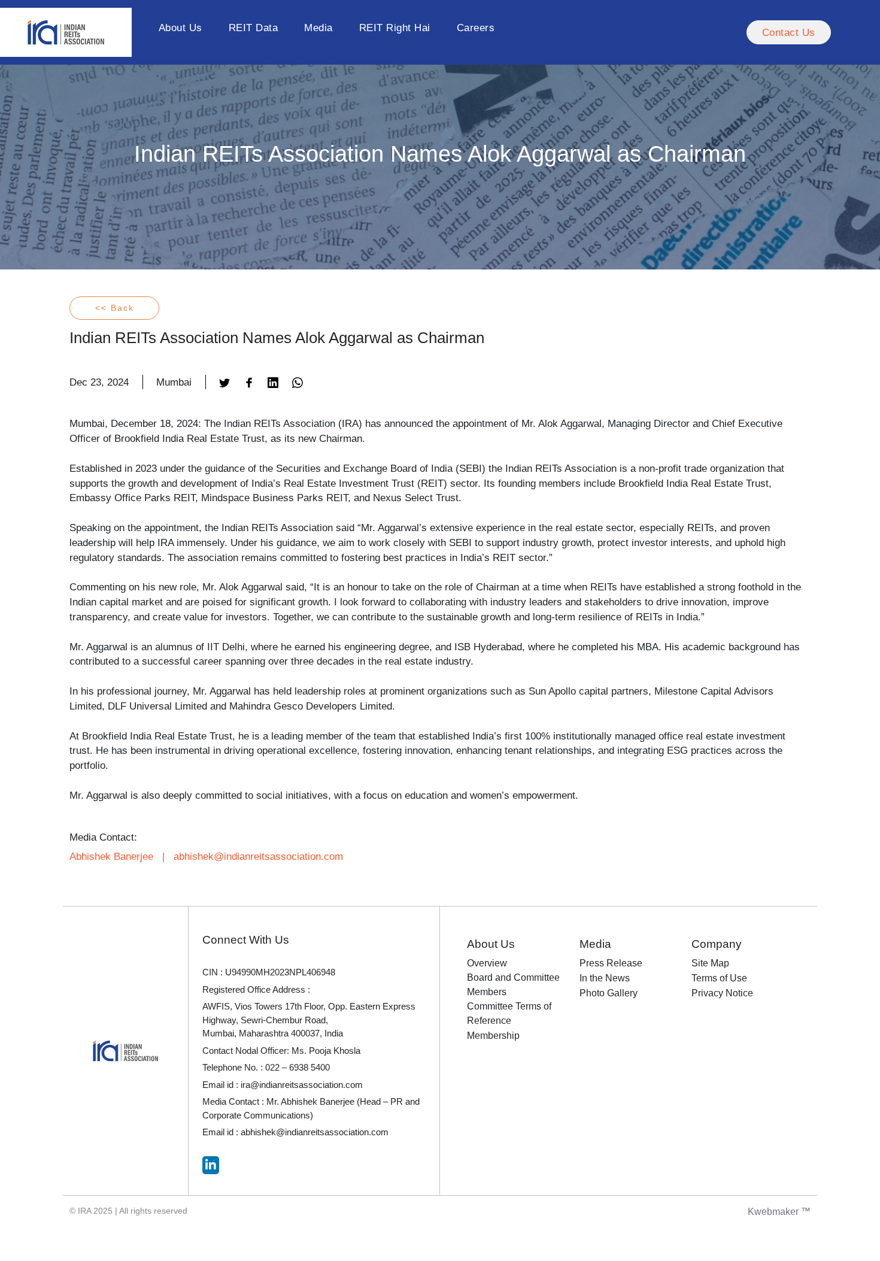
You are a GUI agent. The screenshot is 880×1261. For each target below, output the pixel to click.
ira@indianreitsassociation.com (302, 1085)
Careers (476, 27)
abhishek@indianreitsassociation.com (258, 856)
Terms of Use (719, 978)
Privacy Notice (722, 993)
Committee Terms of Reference (509, 1013)
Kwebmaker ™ (779, 1212)
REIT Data (253, 27)
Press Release (610, 963)
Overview (487, 963)
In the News (604, 978)
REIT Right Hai (394, 27)
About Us (180, 27)
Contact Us (788, 32)
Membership (493, 1035)
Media (318, 27)
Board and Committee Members (513, 984)
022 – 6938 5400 (297, 1067)
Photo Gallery (608, 993)
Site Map (710, 963)
